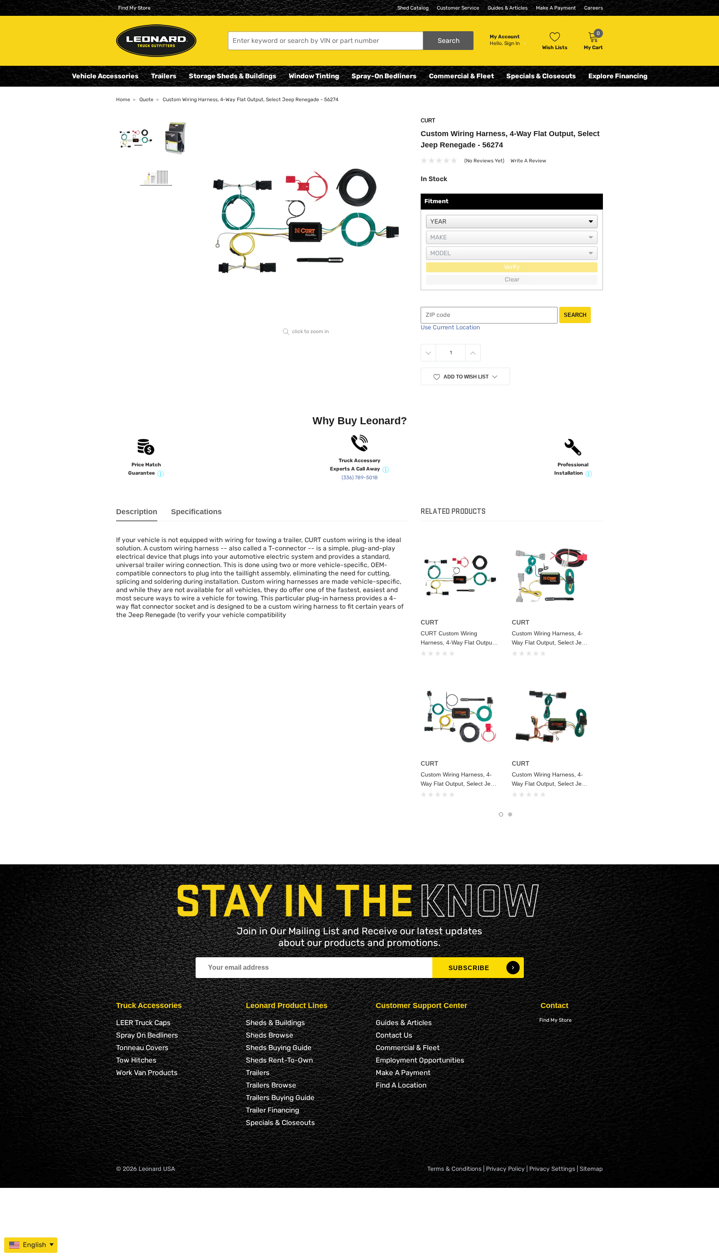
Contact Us (394, 1035)
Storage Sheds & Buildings (232, 76)
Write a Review (528, 161)
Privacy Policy (505, 1168)
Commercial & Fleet (461, 76)
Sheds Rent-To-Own (279, 1060)
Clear (512, 279)
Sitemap (591, 1168)
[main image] (306, 221)
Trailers (163, 76)
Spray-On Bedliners (384, 76)
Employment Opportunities (420, 1060)
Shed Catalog (413, 8)
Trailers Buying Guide (280, 1097)
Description (136, 512)
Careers (593, 8)
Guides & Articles (508, 8)
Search (575, 315)
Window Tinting (314, 76)
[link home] (156, 40)
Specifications (196, 512)
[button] (351, 40)
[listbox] (512, 221)
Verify (512, 267)
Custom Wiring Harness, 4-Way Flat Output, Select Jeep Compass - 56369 (459, 783)
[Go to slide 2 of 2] (510, 814)
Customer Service (458, 8)
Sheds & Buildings (275, 1023)
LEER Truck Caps (143, 1023)
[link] (460, 575)
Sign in (512, 43)
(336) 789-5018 (360, 477)
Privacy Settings (552, 1168)
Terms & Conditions (454, 1168)
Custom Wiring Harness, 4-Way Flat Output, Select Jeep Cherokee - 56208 (550, 642)
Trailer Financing (272, 1110)
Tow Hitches (136, 1060)
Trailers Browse (271, 1085)
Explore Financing (617, 76)
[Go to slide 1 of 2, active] (501, 814)
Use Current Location (450, 327)
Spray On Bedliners (147, 1035)
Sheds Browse (269, 1035)
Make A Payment (556, 8)
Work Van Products (147, 1072)
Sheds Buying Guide (279, 1047)
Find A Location (401, 1085)
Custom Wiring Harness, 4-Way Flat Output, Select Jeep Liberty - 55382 (550, 783)
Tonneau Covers (142, 1047)
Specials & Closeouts (541, 76)
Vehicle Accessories (105, 76)
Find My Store (134, 8)
